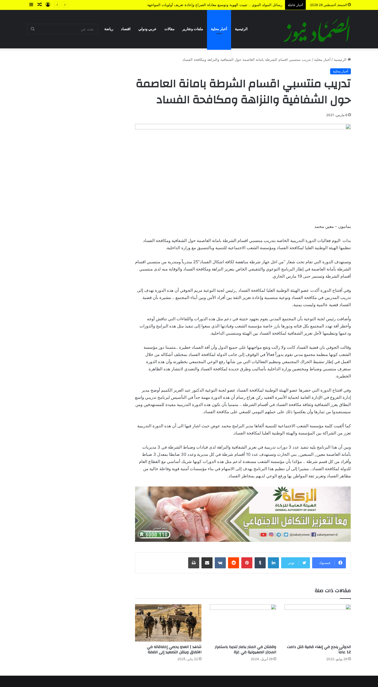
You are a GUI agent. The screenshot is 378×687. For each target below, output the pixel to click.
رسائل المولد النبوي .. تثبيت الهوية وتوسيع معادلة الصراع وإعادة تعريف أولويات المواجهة (214, 4)
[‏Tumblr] (260, 562)
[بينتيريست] (246, 562)
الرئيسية (241, 29)
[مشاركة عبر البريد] (207, 562)
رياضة (108, 29)
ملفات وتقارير (192, 29)
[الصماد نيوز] (316, 29)
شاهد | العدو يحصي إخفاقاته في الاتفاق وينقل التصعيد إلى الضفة (174, 649)
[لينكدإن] (273, 562)
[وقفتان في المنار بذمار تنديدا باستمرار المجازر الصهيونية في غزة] (243, 623)
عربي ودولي (147, 29)
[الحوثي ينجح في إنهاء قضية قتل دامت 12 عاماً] (317, 623)
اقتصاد (126, 29)
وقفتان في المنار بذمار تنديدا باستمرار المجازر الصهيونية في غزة (245, 649)
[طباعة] (193, 562)
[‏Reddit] (233, 562)
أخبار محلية (219, 29)
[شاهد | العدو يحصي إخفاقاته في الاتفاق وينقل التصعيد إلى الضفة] (168, 623)
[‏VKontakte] (220, 562)
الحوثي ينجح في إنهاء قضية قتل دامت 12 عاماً (319, 649)
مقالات (169, 29)
